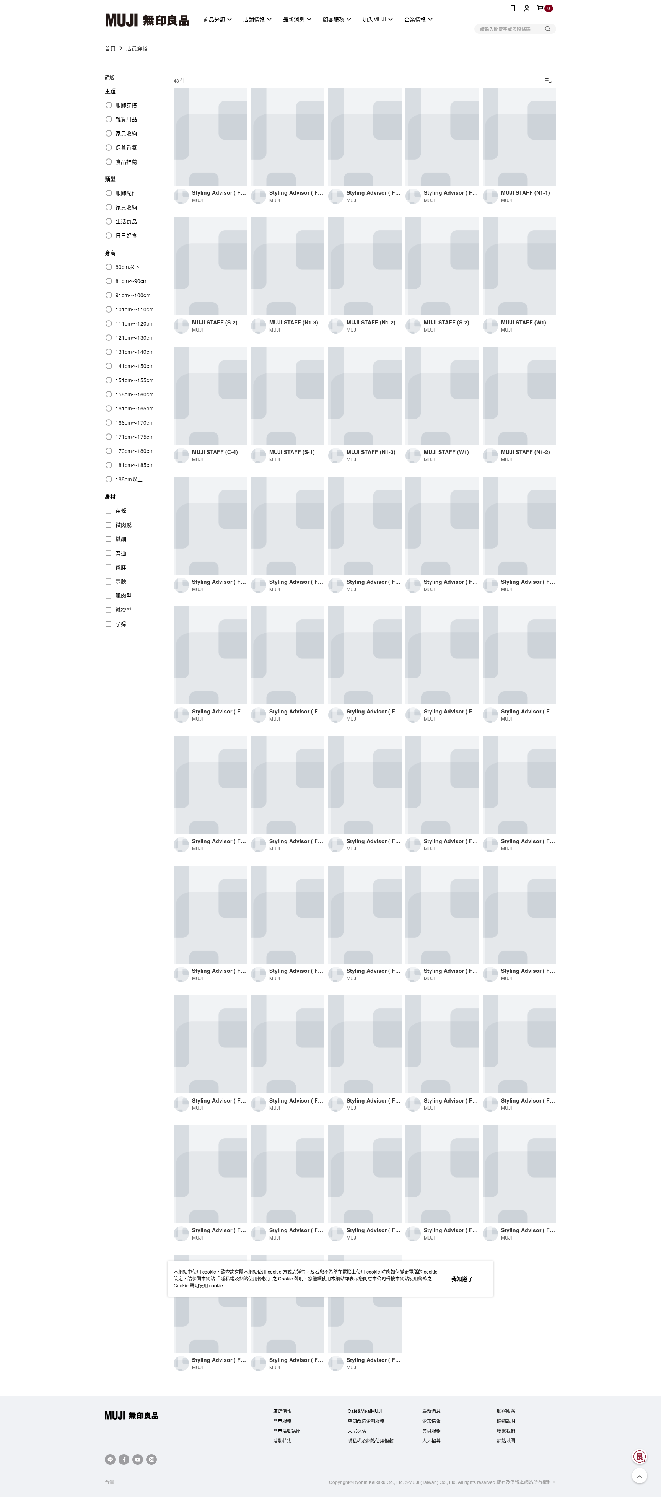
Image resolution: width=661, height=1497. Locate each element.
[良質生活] (639, 1456)
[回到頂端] (639, 1475)
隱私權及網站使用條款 (244, 1278)
